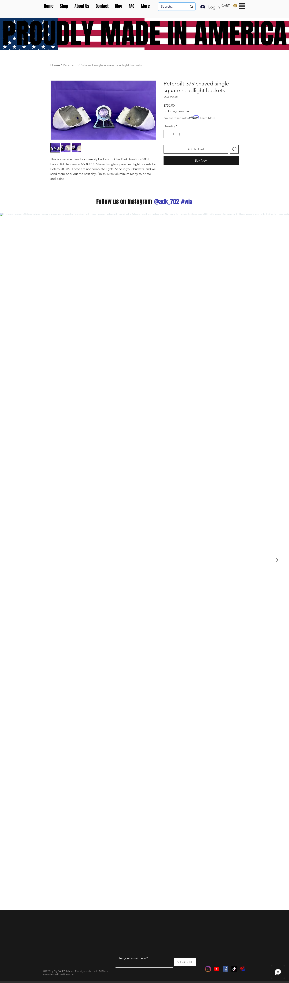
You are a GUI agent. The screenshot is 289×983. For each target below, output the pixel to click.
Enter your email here (131, 958)
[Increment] (179, 134)
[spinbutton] (173, 134)
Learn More (207, 118)
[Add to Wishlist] (234, 149)
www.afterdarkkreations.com (58, 974)
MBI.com (104, 971)
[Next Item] (277, 560)
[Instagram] (208, 969)
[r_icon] (242, 969)
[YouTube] (216, 969)
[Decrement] (166, 134)
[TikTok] (234, 969)
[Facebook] (225, 969)
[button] (229, 6)
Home (55, 65)
